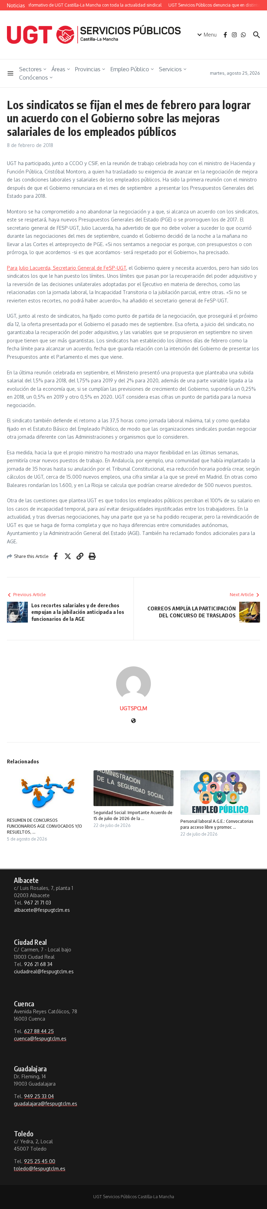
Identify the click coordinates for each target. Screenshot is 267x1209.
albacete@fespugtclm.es (42, 910)
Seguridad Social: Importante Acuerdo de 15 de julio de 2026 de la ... (133, 815)
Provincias (87, 69)
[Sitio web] (133, 721)
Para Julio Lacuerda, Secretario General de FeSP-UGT (66, 268)
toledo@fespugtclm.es (39, 1168)
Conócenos (33, 77)
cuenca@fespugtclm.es (40, 1038)
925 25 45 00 (39, 1161)
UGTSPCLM (133, 708)
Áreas (58, 69)
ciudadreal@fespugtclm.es (44, 971)
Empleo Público (129, 69)
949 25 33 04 (39, 1096)
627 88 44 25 (39, 1031)
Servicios (170, 69)
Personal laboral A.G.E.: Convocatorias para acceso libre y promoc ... (216, 824)
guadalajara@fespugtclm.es (45, 1103)
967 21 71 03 (37, 903)
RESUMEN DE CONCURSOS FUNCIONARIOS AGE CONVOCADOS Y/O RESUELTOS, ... (44, 826)
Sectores (30, 69)
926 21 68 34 (38, 964)
